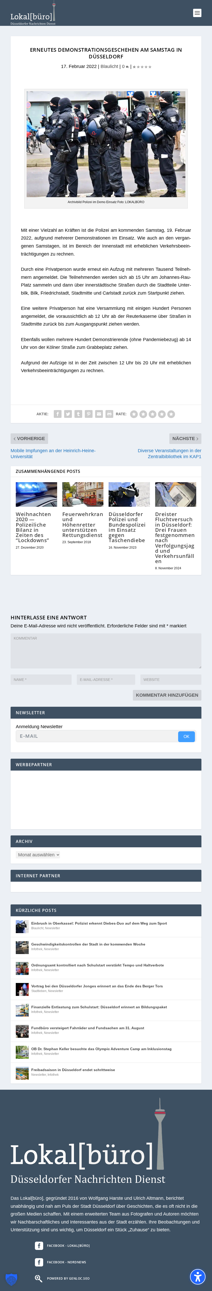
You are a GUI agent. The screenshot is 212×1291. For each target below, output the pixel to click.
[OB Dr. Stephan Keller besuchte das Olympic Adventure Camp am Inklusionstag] (22, 1052)
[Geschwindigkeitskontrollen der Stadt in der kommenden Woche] (22, 947)
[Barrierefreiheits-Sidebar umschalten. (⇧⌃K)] (198, 1277)
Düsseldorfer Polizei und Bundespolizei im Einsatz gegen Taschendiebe (127, 527)
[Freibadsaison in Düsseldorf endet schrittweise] (22, 1073)
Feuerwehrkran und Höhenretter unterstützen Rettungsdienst (82, 525)
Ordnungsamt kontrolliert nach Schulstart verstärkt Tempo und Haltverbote (97, 965)
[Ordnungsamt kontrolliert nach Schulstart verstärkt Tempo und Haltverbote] (22, 968)
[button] (197, 13)
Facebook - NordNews (66, 1262)
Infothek (36, 949)
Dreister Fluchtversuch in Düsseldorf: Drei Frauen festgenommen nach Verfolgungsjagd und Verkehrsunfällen (175, 538)
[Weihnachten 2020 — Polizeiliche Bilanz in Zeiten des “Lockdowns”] (36, 494)
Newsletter (52, 928)
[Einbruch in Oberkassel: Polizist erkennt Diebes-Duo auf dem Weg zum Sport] (22, 926)
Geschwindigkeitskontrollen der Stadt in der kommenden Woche (88, 944)
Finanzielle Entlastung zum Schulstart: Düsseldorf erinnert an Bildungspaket (99, 1007)
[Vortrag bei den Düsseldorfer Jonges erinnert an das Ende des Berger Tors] (22, 989)
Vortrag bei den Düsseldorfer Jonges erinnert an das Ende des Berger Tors (97, 986)
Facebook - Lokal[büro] (68, 1245)
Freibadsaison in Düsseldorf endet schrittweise (73, 1070)
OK (187, 736)
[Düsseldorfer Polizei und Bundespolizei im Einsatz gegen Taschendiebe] (129, 494)
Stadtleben (39, 991)
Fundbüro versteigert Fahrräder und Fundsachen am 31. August (87, 1028)
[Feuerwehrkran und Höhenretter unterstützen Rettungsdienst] (83, 494)
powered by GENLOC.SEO (68, 1278)
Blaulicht (109, 66)
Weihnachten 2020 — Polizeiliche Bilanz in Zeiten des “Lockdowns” (33, 527)
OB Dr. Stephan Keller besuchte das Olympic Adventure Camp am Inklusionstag (101, 1049)
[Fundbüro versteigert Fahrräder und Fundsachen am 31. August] (22, 1031)
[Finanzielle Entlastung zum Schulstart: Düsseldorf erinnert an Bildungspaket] (22, 1010)
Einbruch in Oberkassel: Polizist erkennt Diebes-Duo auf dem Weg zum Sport (99, 923)
